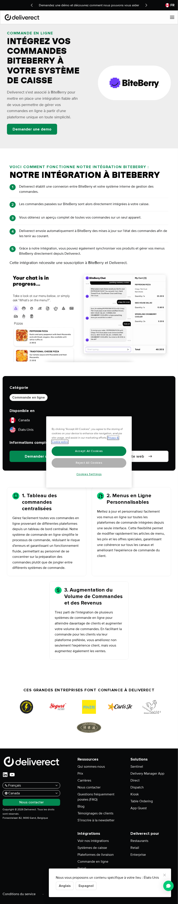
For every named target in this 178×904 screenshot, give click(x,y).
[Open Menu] (172, 17)
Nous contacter (89, 787)
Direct (135, 780)
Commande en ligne (28, 397)
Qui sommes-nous (91, 766)
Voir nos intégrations (93, 841)
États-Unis (25, 430)
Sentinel (136, 766)
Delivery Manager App (147, 773)
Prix (80, 773)
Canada (24, 420)
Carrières (84, 780)
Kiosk (134, 794)
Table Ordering (141, 801)
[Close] (164, 875)
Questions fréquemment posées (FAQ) (95, 797)
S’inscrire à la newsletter (95, 820)
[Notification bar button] (31, 5)
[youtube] (12, 774)
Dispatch (137, 787)
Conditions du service (19, 894)
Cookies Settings (89, 474)
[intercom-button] (168, 886)
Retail (134, 848)
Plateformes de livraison (95, 855)
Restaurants (139, 841)
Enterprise (138, 855)
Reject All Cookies (89, 463)
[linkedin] (5, 774)
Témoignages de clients (95, 813)
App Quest (138, 808)
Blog (80, 806)
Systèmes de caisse (92, 848)
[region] (89, 452)
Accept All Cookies (89, 451)
